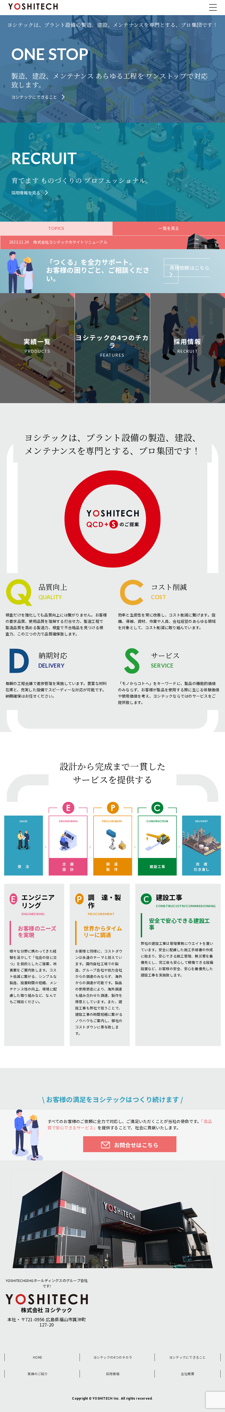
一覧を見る (168, 228)
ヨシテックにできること (187, 1357)
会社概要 (187, 1373)
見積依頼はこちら (190, 267)
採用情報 (112, 1373)
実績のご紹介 (37, 1373)
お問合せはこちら (136, 1145)
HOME (37, 1357)
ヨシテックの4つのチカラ (112, 1357)
